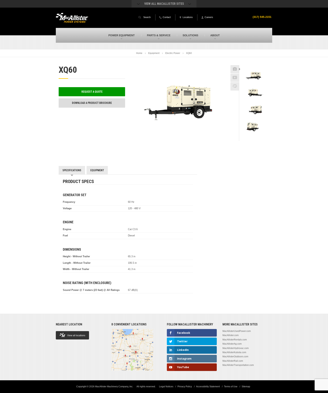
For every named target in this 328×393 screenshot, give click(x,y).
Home (139, 53)
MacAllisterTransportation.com (238, 365)
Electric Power (172, 53)
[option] (254, 75)
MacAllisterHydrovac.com (235, 348)
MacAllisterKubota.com (234, 352)
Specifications (71, 170)
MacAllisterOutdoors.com (235, 356)
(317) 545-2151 (262, 16)
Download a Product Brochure (92, 102)
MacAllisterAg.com (232, 343)
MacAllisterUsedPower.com (236, 331)
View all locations (76, 335)
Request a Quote (91, 91)
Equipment (153, 53)
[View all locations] (132, 372)
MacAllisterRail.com (232, 361)
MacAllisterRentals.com (234, 339)
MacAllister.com (230, 335)
